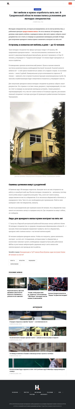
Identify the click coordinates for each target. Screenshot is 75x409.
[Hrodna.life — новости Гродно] (8, 3)
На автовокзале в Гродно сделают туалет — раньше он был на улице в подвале (34, 338)
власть (12, 260)
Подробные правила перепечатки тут (51, 406)
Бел (70, 3)
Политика (37, 9)
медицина (32, 260)
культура (22, 260)
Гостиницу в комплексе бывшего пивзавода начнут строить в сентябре (32, 353)
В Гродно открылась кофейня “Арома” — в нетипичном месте (28, 322)
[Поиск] (64, 3)
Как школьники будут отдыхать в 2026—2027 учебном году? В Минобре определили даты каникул (37, 370)
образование (14, 264)
